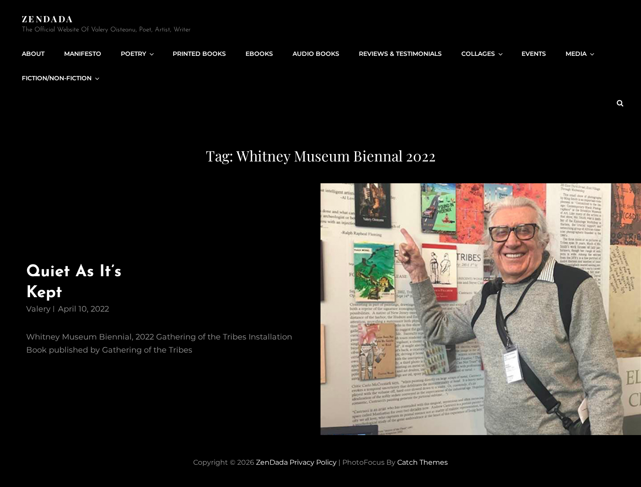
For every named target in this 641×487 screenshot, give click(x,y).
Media (576, 54)
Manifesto (82, 54)
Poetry (133, 54)
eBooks (259, 54)
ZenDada (47, 18)
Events (534, 54)
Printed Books (199, 54)
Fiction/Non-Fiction (57, 78)
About (33, 54)
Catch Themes (422, 462)
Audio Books (316, 54)
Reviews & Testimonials (400, 54)
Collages (478, 54)
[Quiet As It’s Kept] (480, 309)
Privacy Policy (313, 462)
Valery (38, 309)
